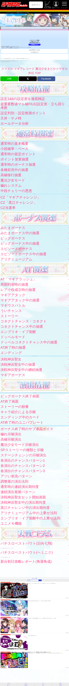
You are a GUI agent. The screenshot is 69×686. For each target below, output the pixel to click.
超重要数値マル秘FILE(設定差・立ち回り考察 (32, 106)
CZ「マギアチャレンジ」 (20, 197)
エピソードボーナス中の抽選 (23, 254)
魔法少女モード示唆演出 (19, 445)
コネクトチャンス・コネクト (23, 321)
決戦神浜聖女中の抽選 (17, 364)
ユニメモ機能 (11, 523)
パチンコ (26, 683)
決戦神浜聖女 (10, 359)
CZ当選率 (7, 208)
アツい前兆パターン (16, 476)
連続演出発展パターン (17, 492)
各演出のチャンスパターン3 (22, 471)
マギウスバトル (12, 305)
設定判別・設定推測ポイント (23, 113)
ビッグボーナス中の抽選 (19, 243)
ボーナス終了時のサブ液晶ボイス (26, 429)
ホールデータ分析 (14, 123)
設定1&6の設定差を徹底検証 (22, 99)
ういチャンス (11, 311)
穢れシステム (11, 185)
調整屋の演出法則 (14, 481)
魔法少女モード (12, 180)
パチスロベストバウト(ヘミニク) (26, 554)
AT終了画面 (9, 401)
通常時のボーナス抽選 (18, 164)
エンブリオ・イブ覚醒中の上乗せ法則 (30, 518)
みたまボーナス (12, 228)
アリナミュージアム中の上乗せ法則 (28, 513)
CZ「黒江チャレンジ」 (18, 202)
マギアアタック (12, 295)
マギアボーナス (12, 375)
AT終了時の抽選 (13, 347)
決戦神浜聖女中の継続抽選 (21, 370)
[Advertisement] (28, 570)
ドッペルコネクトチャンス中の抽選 (28, 342)
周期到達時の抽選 (14, 284)
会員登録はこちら (34, 44)
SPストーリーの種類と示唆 (22, 450)
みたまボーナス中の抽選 (19, 233)
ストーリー (9, 316)
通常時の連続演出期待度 (19, 487)
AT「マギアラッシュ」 (18, 279)
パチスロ (8, 683)
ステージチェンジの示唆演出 (23, 455)
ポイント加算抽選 (14, 159)
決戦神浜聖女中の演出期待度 (23, 502)
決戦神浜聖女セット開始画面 (23, 497)
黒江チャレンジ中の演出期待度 (25, 508)
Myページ (56, 7)
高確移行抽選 (10, 175)
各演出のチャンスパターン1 (22, 460)
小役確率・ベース (14, 149)
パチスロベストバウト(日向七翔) (26, 545)
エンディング (11, 353)
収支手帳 (47, 7)
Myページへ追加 (34, 578)
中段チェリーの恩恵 (16, 191)
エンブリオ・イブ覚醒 (18, 332)
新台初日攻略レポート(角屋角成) (26, 561)
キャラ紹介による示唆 (18, 412)
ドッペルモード (12, 337)
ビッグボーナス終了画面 (19, 396)
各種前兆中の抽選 (14, 170)
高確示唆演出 (10, 439)
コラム (43, 683)
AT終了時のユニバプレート (22, 422)
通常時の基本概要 (14, 143)
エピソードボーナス (16, 249)
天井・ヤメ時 (10, 118)
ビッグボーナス (12, 238)
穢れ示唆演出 (10, 434)
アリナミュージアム (16, 259)
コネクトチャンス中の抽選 (21, 326)
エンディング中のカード (20, 417)
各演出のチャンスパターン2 (22, 466)
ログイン (36, 5)
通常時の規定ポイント (18, 154)
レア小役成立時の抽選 (17, 290)
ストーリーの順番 (14, 407)
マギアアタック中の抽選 (19, 300)
